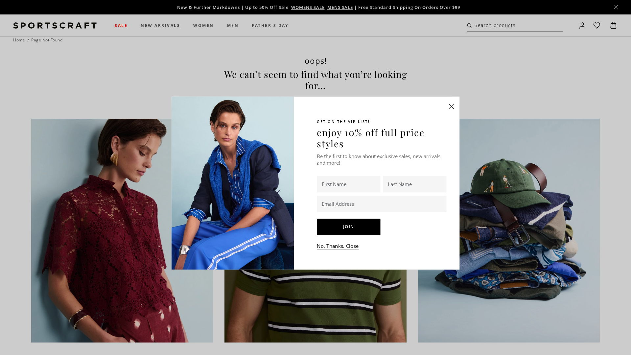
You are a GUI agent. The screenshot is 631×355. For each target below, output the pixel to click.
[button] (451, 106)
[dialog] (315, 177)
